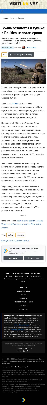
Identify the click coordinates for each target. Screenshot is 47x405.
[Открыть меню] (2, 11)
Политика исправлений (33, 276)
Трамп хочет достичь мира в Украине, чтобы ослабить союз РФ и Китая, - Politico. (22, 224)
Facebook (18, 367)
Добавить (13, 258)
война (10, 235)
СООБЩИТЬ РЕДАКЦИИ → (23, 348)
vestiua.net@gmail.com (23, 351)
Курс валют (24, 306)
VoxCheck (20, 329)
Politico (15, 103)
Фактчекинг (19, 276)
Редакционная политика (20, 273)
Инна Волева (31, 47)
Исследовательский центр (23, 302)
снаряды (20, 235)
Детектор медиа (24, 325)
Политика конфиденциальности (15, 279)
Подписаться (33, 258)
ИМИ (15, 325)
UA (4, 54)
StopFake (14, 329)
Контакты (9, 276)
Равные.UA (23, 298)
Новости (23, 288)
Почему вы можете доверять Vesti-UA (15, 241)
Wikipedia (26, 367)
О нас (8, 273)
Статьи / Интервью (23, 291)
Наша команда (36, 273)
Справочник (23, 309)
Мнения (23, 295)
